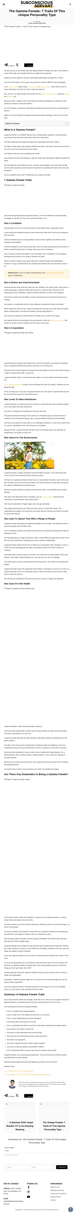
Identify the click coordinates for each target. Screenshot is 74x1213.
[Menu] (4, 4)
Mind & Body (42, 23)
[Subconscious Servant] (37, 4)
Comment (62, 1167)
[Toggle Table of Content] (66, 123)
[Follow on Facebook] (28, 1188)
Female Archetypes (33, 23)
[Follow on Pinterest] (28, 1193)
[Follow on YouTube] (28, 1198)
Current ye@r (9, 1147)
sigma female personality (55, 273)
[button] (70, 1209)
